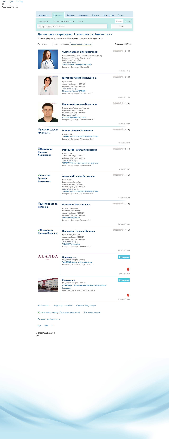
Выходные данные (92, 312)
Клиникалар (44, 15)
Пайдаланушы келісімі (62, 305)
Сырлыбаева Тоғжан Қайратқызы (80, 51)
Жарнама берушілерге (86, 305)
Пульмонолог (69, 257)
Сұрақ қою (124, 257)
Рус (39, 325)
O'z (53, 325)
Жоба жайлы (43, 305)
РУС (4, 1)
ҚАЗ (11, 1)
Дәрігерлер (58, 15)
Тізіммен (119, 21)
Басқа (120, 15)
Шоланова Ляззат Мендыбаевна (79, 77)
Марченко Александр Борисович (79, 104)
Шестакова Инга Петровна (76, 204)
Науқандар (83, 15)
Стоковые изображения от (49, 319)
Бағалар (70, 15)
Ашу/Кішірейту (9, 6)
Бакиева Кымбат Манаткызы (77, 130)
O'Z (17, 1)
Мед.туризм (109, 15)
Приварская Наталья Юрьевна (78, 230)
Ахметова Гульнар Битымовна (78, 176)
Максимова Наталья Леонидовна (79, 149)
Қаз (46, 325)
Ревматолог (68, 280)
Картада (128, 21)
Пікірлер (95, 15)
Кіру (21, 1)
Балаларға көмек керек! (69, 312)
